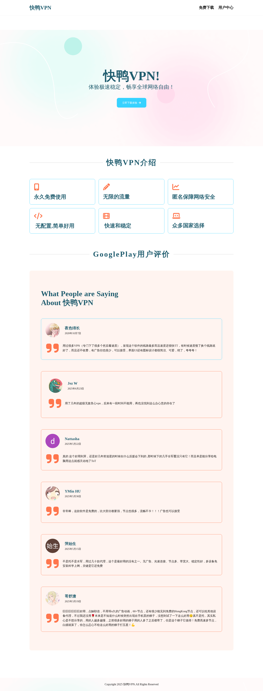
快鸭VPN (40, 8)
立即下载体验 (129, 102)
